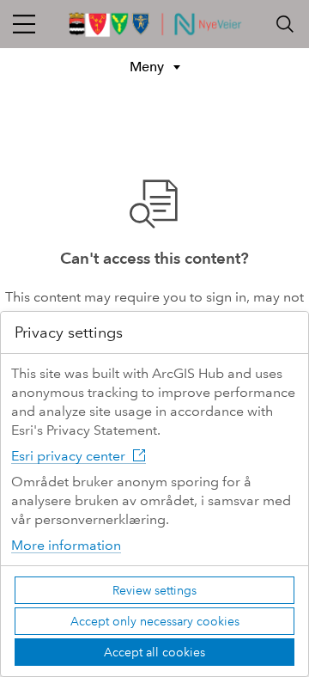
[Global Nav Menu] (24, 24)
